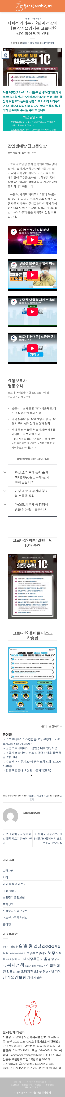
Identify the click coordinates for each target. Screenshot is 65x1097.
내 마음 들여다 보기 (14, 883)
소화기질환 (30, 965)
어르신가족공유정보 (15, 917)
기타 (5, 877)
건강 (37, 946)
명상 (54, 958)
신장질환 (41, 965)
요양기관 (27, 971)
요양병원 (40, 971)
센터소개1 (18, 1082)
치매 (30, 977)
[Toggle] (5, 472)
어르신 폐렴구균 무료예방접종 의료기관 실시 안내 (17, 838)
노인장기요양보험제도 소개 (38, 1082)
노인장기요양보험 (14, 897)
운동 (48, 971)
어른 (18, 971)
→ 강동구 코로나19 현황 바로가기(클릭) (27, 770)
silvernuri (48, 43)
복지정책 (8, 904)
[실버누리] (33, 6)
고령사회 (8, 870)
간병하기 (6, 946)
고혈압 (12, 953)
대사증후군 (31, 959)
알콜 (9, 971)
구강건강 (19, 953)
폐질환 (37, 977)
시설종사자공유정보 (32, 18)
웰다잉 (7, 924)
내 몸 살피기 (10, 890)
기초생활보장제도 (35, 953)
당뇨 (20, 958)
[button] (5, 6)
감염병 (25, 945)
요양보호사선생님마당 (21, 1084)
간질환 (14, 946)
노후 (51, 952)
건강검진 (48, 946)
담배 (14, 958)
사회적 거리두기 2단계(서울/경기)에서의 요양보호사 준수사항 (48, 838)
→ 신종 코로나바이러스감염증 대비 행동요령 (30, 748)
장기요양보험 (15, 977)
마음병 (45, 958)
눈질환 (8, 959)
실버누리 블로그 (33, 1087)
